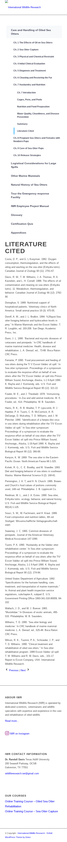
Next (23, 670)
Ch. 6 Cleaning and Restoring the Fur (32, 77)
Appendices (18, 232)
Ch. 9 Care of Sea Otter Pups (28, 148)
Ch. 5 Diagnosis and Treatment (29, 70)
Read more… (12, 721)
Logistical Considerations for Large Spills (33, 165)
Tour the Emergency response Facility (30, 195)
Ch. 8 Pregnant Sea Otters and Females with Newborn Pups (36, 140)
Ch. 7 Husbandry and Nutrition (29, 84)
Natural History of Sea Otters (29, 184)
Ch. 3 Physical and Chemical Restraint (33, 56)
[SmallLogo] (28, 7)
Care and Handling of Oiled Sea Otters (31, 32)
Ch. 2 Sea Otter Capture (26, 49)
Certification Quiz (22, 223)
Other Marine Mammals (25, 175)
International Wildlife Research (31, 833)
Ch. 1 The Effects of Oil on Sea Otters (32, 42)
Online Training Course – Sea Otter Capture (31, 811)
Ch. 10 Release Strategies (27, 155)
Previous (13, 670)
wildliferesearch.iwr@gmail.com (22, 773)
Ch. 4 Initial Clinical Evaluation (29, 63)
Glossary (16, 214)
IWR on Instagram (19, 733)
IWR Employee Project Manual (30, 206)
